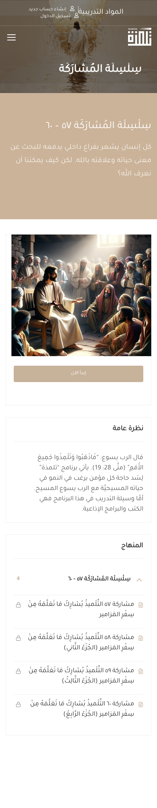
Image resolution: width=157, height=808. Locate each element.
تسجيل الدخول (55, 16)
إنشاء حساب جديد (47, 9)
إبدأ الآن (78, 373)
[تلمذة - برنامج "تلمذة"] (126, 37)
